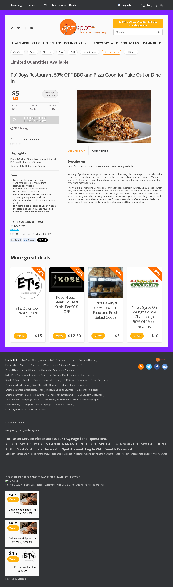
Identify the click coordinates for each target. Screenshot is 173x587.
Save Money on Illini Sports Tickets (61, 399)
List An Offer (151, 43)
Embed (31, 240)
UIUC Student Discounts (67, 365)
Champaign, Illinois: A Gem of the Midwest (26, 409)
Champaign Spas (90, 399)
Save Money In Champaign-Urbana (22, 399)
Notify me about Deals (62, 5)
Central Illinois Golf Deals (46, 380)
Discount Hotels (87, 360)
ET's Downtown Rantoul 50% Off (28, 313)
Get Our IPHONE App (46, 43)
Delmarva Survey (63, 404)
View (20, 336)
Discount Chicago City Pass (59, 389)
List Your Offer (29, 360)
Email (18, 240)
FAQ (52, 360)
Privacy (61, 360)
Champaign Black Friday (17, 385)
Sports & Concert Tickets (17, 380)
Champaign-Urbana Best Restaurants (24, 389)
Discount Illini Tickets (41, 365)
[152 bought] (66, 279)
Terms (72, 360)
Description (77, 150)
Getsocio (21, 578)
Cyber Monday (12, 404)
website (14, 229)
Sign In (145, 5)
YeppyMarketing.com (28, 430)
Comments (100, 150)
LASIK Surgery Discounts (75, 380)
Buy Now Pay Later (104, 43)
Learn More (20, 43)
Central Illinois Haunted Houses (21, 370)
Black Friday (86, 375)
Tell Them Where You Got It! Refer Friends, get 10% (138, 23)
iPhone (23, 365)
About (43, 360)
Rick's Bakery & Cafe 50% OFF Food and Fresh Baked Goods (105, 310)
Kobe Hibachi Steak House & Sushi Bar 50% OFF (67, 304)
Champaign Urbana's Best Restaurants (24, 394)
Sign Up (159, 5)
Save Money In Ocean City (61, 394)
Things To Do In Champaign (37, 404)
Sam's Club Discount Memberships (58, 375)
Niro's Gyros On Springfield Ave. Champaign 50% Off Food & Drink (144, 317)
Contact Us (130, 43)
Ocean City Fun (75, 43)
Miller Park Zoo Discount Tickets (21, 375)
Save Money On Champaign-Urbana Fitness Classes (58, 385)
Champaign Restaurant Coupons (57, 370)
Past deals (10, 365)
